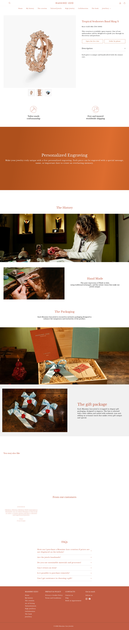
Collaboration (83, 8)
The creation (42, 8)
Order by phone (115, 41)
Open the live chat (92, 41)
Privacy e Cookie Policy (54, 595)
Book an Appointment (73, 600)
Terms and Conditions (53, 598)
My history (30, 8)
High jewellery (30, 608)
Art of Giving (30, 603)
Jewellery (105, 8)
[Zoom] (40, 51)
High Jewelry (70, 8)
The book (95, 8)
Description (87, 48)
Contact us (69, 595)
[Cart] (124, 3)
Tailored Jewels (56, 8)
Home (20, 8)
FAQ (66, 598)
